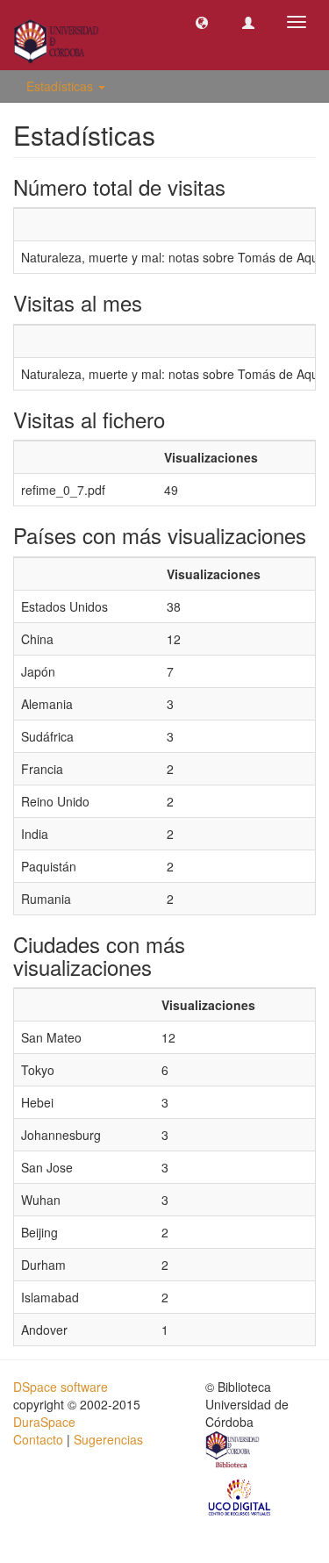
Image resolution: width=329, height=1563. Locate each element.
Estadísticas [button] (61, 86)
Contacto (38, 1439)
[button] (202, 22)
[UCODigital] (240, 1496)
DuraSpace (44, 1421)
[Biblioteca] (233, 1452)
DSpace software (60, 1386)
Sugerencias (108, 1439)
